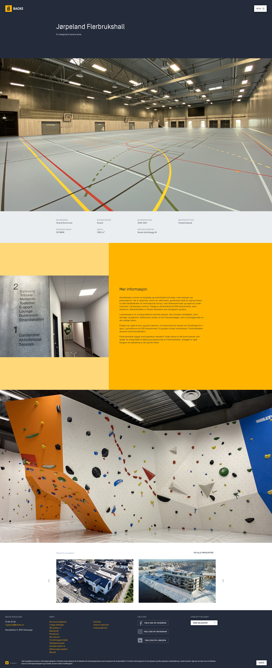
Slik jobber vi (55, 628)
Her (193, 661)
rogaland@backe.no (14, 625)
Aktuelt (52, 652)
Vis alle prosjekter (203, 552)
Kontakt (97, 622)
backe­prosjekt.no (57, 646)
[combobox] (204, 622)
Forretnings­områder (58, 640)
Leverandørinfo (100, 628)
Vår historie (54, 637)
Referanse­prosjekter (58, 649)
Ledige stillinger (56, 625)
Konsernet (54, 634)
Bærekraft (54, 631)
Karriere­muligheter (58, 622)
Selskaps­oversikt (57, 643)
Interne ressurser (101, 625)
